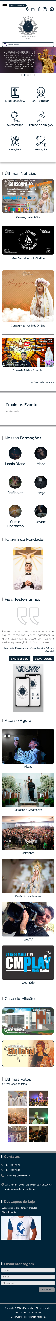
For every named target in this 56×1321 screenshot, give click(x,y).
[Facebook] (39, 9)
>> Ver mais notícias (42, 382)
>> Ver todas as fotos (14, 1084)
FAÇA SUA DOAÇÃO (17, 6)
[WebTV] (33, 9)
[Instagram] (45, 9)
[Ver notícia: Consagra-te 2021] (28, 196)
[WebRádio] (27, 9)
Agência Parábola (36, 1317)
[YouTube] (52, 9)
